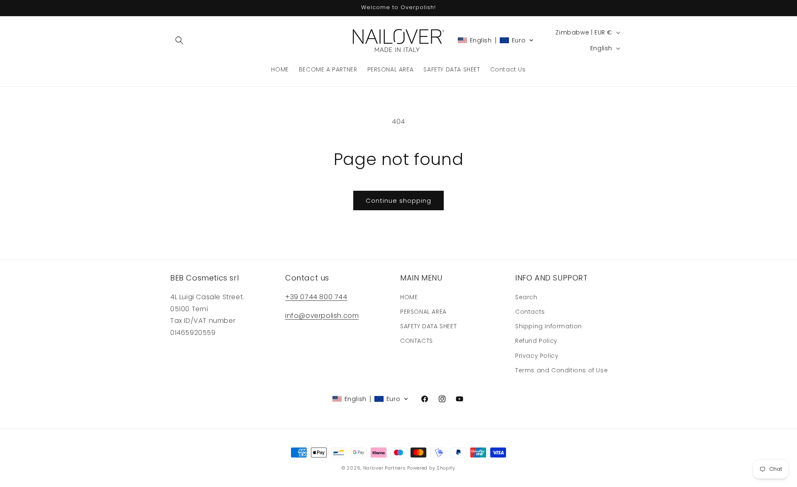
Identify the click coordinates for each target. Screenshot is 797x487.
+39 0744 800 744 (316, 297)
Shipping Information (548, 326)
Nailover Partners (384, 468)
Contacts (530, 311)
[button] (179, 40)
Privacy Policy (536, 356)
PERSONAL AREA (423, 311)
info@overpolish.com (322, 315)
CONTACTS (416, 341)
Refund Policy (536, 341)
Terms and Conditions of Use (561, 370)
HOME (409, 297)
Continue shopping (398, 200)
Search (526, 297)
